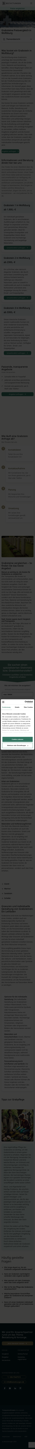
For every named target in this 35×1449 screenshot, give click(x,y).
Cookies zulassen (17, 739)
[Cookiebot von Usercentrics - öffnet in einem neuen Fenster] (25, 702)
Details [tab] (17, 707)
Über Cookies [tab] (28, 707)
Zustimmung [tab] (6, 707)
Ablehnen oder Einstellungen (16, 745)
